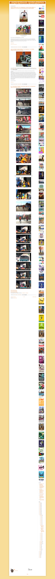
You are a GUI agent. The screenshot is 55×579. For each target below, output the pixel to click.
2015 (40, 512)
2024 (40, 504)
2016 (40, 511)
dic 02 (41, 539)
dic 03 (41, 538)
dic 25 (41, 520)
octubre (41, 542)
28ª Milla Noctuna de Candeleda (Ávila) (42, 494)
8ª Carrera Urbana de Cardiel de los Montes (42, 499)
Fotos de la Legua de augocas (14, 291)
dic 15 (41, 533)
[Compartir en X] (25, 84)
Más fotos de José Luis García (14, 44)
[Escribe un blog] (24, 84)
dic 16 (41, 524)
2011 (40, 552)
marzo (40, 548)
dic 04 (41, 537)
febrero (40, 549)
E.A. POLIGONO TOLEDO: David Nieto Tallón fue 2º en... (42, 531)
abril (40, 547)
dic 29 (41, 517)
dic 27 (41, 518)
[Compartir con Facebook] (25, 294)
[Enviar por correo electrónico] (23, 84)
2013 (40, 514)
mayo (40, 546)
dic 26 (41, 519)
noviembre (41, 541)
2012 (40, 551)
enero (40, 550)
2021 (40, 507)
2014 (40, 513)
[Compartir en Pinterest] (26, 84)
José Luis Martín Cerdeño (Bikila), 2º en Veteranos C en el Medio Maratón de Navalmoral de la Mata (22, 50)
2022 (40, 506)
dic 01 (41, 540)
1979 (40, 556)
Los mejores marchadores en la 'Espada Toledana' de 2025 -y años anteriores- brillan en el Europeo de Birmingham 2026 (42, 491)
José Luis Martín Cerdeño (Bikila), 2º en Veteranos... (42, 529)
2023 (40, 505)
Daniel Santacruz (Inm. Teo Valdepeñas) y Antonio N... (42, 526)
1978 (40, 557)
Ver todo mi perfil (16, 570)
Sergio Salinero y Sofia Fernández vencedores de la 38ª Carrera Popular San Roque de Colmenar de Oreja (42, 497)
